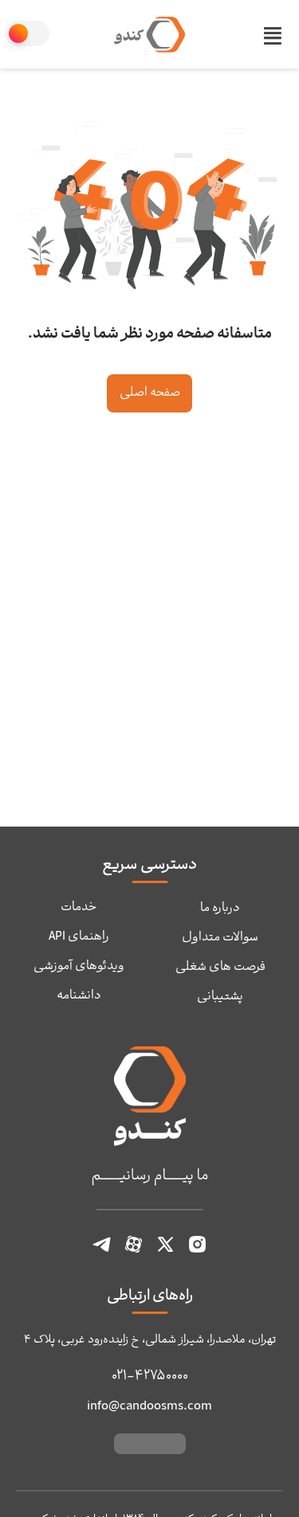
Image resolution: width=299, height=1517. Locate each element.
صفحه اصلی (150, 393)
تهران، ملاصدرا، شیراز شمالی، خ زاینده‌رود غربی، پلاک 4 (150, 1341)
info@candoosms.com (149, 1406)
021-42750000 (150, 1376)
